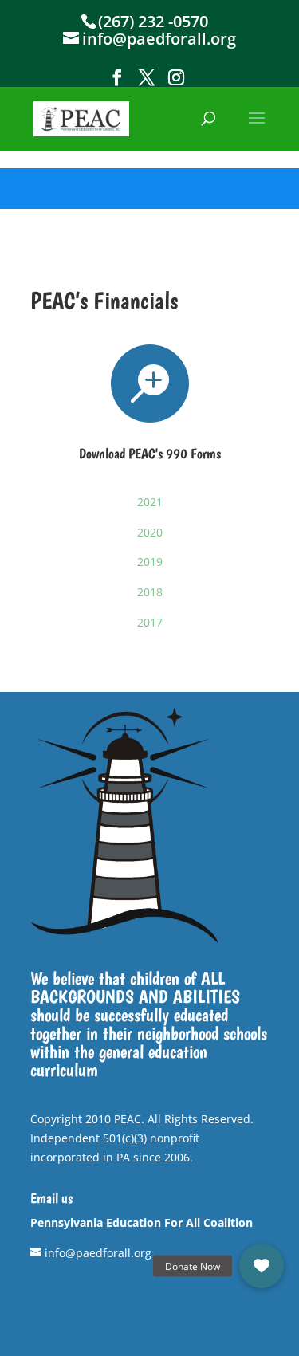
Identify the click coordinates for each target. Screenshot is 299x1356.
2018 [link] (150, 591)
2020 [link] (150, 532)
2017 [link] (150, 622)
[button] (117, 77)
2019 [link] (150, 561)
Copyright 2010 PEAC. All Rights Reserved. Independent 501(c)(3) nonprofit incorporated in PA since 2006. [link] (142, 1138)
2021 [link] (150, 501)
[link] (81, 117)
